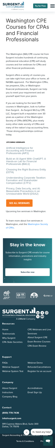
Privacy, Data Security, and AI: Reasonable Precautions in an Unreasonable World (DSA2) (23, 191)
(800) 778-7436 (10, 412)
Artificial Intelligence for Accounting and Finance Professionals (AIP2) (20, 150)
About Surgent (9, 388)
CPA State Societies (12, 342)
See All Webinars (19, 203)
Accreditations (35, 388)
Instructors (7, 392)
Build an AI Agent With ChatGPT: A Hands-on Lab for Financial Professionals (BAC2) (26, 161)
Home (5, 329)
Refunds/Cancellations (39, 367)
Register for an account (39, 371)
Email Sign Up (35, 392)
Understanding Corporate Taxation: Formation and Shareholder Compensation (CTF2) (26, 180)
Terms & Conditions (25, 441)
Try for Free (40, 5)
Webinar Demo (35, 362)
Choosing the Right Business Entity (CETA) (26, 171)
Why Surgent (8, 338)
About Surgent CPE (37, 337)
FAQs (5, 362)
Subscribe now (27, 272)
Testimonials (8, 333)
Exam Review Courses (39, 341)
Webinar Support (10, 367)
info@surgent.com (11, 418)
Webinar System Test (12, 371)
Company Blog (9, 396)
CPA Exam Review (37, 345)
